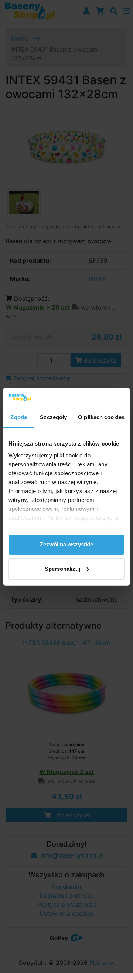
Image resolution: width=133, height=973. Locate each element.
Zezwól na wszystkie (66, 544)
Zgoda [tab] (18, 417)
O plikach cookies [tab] (101, 417)
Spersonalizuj (62, 569)
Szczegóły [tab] (53, 417)
